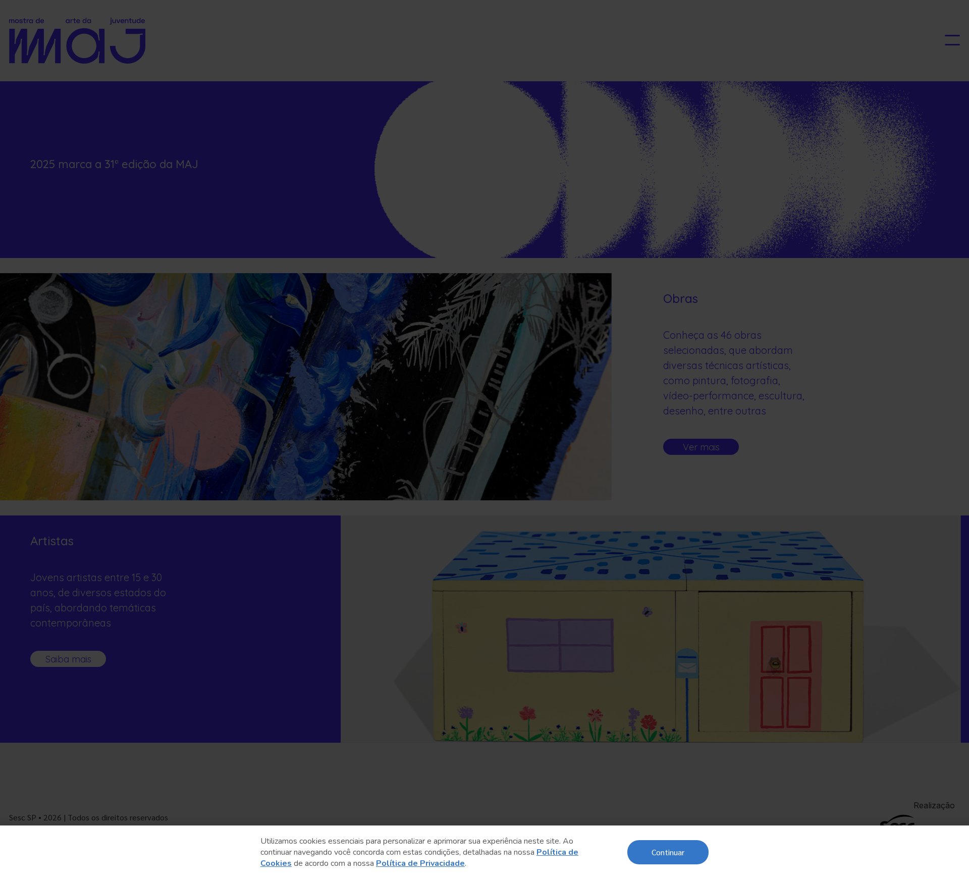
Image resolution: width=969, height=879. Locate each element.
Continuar (668, 852)
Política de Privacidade (420, 863)
